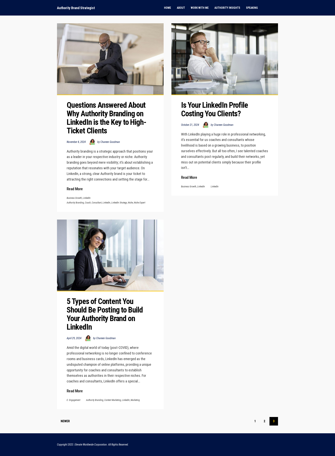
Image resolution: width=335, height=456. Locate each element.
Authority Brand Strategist (76, 8)
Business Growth (74, 198)
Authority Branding (75, 202)
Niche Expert (139, 202)
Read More (75, 189)
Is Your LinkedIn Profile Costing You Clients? (215, 109)
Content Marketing (112, 400)
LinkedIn (87, 198)
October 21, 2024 (190, 124)
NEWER (65, 421)
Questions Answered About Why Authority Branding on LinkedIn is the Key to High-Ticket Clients (107, 118)
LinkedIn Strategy (119, 202)
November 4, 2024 (76, 141)
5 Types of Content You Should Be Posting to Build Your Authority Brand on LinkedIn (105, 314)
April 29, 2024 (74, 338)
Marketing (135, 400)
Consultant (97, 202)
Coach (88, 202)
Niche (130, 202)
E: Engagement (73, 400)
